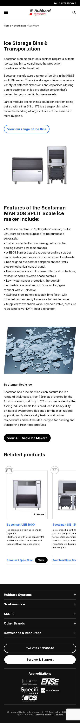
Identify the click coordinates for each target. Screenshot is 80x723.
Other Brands (14, 623)
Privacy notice (43, 714)
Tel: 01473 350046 (65, 3)
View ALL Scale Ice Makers (27, 438)
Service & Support (40, 659)
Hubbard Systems (18, 595)
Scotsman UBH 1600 (21, 524)
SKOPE (9, 614)
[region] (40, 518)
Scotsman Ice (14, 604)
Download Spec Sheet (20, 560)
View (41, 560)
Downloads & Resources (22, 633)
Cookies (58, 714)
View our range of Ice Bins (26, 129)
